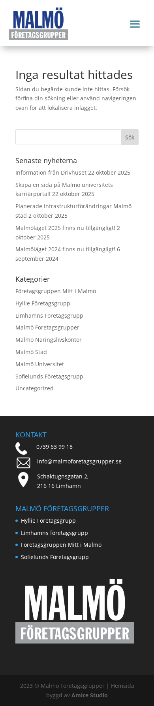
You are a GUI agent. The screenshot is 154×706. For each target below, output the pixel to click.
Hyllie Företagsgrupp (42, 303)
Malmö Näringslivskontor (48, 339)
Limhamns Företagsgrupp (49, 315)
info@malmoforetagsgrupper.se (79, 461)
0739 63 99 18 (54, 446)
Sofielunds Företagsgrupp (49, 376)
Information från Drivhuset (50, 172)
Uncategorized (34, 388)
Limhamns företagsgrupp (54, 533)
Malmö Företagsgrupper (47, 327)
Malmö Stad (31, 352)
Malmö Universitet (39, 364)
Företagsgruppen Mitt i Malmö (55, 291)
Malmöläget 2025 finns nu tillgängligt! (65, 228)
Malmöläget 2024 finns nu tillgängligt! (65, 249)
